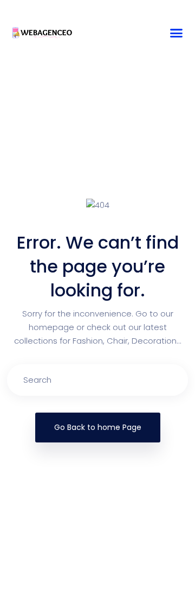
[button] (176, 33)
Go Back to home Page (97, 427)
